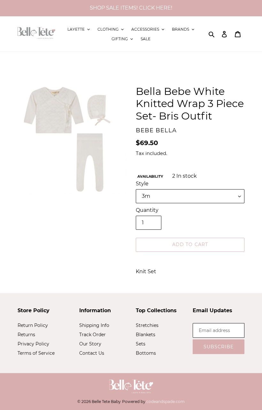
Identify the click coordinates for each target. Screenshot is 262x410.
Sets (140, 344)
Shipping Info (94, 325)
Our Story (90, 344)
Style (142, 184)
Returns (26, 334)
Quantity (147, 210)
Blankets (145, 334)
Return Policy (33, 325)
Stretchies (147, 325)
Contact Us (91, 353)
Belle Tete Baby (106, 401)
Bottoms (146, 353)
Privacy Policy (33, 344)
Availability (150, 176)
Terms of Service (36, 353)
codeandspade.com (165, 401)
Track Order (92, 334)
